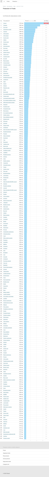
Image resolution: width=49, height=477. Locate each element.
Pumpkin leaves (6, 313)
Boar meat (5, 377)
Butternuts (5, 336)
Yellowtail (5, 202)
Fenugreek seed (6, 108)
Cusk (4, 236)
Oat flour (5, 436)
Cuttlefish (5, 152)
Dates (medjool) (6, 135)
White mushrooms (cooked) (9, 379)
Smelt (4, 425)
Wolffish (5, 394)
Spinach (5, 192)
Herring (5, 342)
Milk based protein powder (9, 102)
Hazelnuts (5, 137)
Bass (4, 290)
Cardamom (5, 79)
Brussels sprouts (6, 390)
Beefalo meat (6, 281)
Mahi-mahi (5, 206)
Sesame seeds (6, 438)
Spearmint (5, 286)
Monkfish (5, 225)
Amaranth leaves (7, 165)
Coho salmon (6, 321)
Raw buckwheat (6, 279)
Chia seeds (5, 359)
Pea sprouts (5, 404)
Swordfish (5, 242)
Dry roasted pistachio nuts (8, 94)
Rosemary (5, 142)
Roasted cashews (7, 185)
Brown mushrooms (7, 300)
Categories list (6, 464)
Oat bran (5, 183)
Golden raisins (6, 115)
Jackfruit (5, 298)
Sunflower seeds (6, 150)
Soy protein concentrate (8, 296)
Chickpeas (5, 127)
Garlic (4, 371)
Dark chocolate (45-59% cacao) (10, 190)
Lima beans (5, 175)
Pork (4, 417)
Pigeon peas (6, 396)
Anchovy (5, 198)
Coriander (5, 219)
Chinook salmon (6, 233)
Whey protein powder (7, 238)
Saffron (4, 39)
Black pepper (6, 60)
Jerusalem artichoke (7, 327)
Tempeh (5, 352)
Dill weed (5, 121)
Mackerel (5, 369)
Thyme (4, 167)
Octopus (5, 156)
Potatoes (5, 384)
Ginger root (5, 348)
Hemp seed (5, 69)
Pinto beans (5, 317)
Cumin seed (5, 37)
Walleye (5, 244)
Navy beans (5, 392)
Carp (4, 329)
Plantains (5, 240)
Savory (4, 83)
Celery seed (5, 54)
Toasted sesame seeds (8, 361)
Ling (4, 254)
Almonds (5, 123)
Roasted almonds (7, 131)
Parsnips (5, 419)
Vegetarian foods (6, 453)
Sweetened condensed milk (9, 434)
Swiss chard (6, 415)
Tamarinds (5, 163)
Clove (4, 90)
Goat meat (5, 363)
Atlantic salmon (6, 160)
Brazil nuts (5, 146)
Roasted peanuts (7, 154)
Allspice (5, 85)
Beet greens (5, 110)
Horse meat (5, 413)
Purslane (5, 248)
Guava (4, 346)
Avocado (5, 256)
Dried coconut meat (7, 200)
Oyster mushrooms (7, 338)
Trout (4, 277)
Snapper (5, 217)
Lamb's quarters (6, 294)
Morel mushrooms (7, 354)
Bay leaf (5, 210)
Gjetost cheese (6, 52)
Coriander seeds (6, 64)
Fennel (4, 350)
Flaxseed (5, 104)
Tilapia (4, 411)
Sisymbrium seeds (7, 29)
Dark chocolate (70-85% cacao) (10, 129)
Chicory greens (6, 340)
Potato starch (6, 96)
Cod (4, 429)
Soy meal (5, 27)
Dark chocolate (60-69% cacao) (10, 181)
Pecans (5, 356)
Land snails (5, 402)
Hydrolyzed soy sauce (8, 302)
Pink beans (5, 227)
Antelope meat (6, 427)
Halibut (4, 213)
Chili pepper (6, 35)
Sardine (5, 375)
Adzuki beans (6, 208)
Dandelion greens (7, 373)
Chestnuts (5, 258)
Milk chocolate (6, 432)
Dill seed (5, 71)
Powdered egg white (7, 77)
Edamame (5, 319)
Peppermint (5, 177)
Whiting (5, 323)
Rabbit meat (5, 398)
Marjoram (5, 44)
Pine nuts (5, 171)
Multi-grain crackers (7, 407)
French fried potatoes (7, 267)
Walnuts (5, 304)
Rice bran (5, 48)
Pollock (5, 288)
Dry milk (5, 58)
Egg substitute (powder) (8, 117)
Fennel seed (6, 42)
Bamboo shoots (6, 204)
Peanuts (5, 133)
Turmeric (5, 31)
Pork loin (5, 421)
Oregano (5, 67)
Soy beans (5, 223)
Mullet (4, 283)
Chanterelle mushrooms (8, 231)
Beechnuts (5, 92)
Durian (4, 311)
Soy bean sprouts (7, 261)
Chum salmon (6, 196)
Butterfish (5, 265)
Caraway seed (6, 56)
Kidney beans (6, 365)
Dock (4, 388)
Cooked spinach (6, 273)
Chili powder (6, 33)
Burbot (4, 221)
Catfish (4, 344)
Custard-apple (6, 400)
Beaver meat (6, 367)
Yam (4, 140)
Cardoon (5, 381)
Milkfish (5, 423)
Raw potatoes (6, 331)
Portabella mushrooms (8, 308)
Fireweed (5, 246)
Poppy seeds (6, 125)
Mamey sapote (6, 292)
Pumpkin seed (6, 106)
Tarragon (5, 25)
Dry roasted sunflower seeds (9, 100)
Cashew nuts (6, 144)
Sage (4, 81)
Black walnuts (6, 215)
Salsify (4, 409)
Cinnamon (5, 325)
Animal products (6, 458)
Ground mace (6, 275)
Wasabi (5, 179)
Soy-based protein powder (9, 98)
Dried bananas (6, 46)
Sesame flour (6, 334)
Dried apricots (6, 75)
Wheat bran (5, 73)
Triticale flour (6, 271)
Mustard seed (6, 119)
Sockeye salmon (6, 315)
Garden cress (6, 169)
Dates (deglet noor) (7, 148)
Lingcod (5, 188)
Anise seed (5, 50)
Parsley (5, 194)
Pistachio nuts (6, 87)
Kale (4, 250)
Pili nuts (5, 229)
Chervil (4, 23)
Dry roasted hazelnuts (8, 112)
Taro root (5, 263)
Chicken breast (6, 386)
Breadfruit (5, 252)
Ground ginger (6, 62)
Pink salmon (6, 306)
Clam (4, 158)
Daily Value (31, 20)
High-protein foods (7, 461)
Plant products (6, 455)
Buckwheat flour (6, 173)
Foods (4, 450)
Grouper (5, 269)
